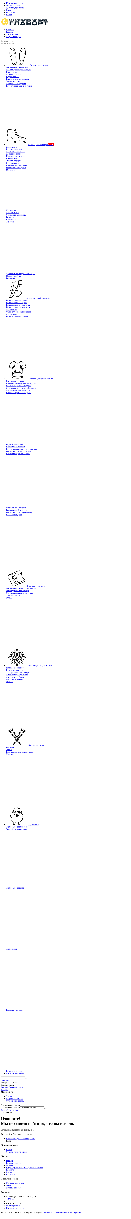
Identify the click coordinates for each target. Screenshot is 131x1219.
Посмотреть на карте (15, 1208)
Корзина (4, 1087)
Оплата (9, 10)
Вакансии (10, 1174)
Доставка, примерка (15, 8)
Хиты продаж (12, 34)
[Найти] (26, 1078)
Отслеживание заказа (10, 1108)
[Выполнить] (45, 1108)
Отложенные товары (15, 1101)
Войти (9, 15)
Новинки (10, 30)
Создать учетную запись (16, 1152)
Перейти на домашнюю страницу (20, 1138)
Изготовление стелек (15, 3)
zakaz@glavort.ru (13, 1206)
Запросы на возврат (14, 1098)
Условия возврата (13, 1188)
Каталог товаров (13, 1163)
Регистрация (12, 1110)
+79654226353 (12, 1199)
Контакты (10, 12)
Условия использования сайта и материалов (62, 1212)
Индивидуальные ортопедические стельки (24, 1167)
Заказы (9, 1096)
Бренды (9, 32)
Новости (10, 1170)
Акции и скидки (13, 37)
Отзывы (9, 1165)
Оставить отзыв (13, 5)
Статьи (9, 1172)
